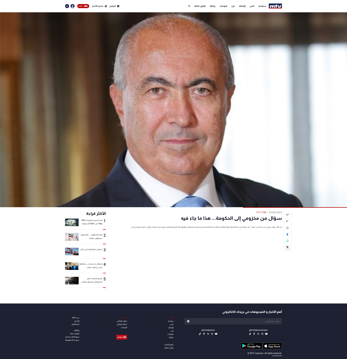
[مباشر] (121, 331)
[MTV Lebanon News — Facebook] (254, 334)
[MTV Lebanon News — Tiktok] (250, 334)
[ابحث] (189, 6)
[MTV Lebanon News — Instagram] (262, 334)
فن (233, 6)
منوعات (223, 6)
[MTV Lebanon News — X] (258, 334)
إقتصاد (242, 6)
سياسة (262, 6)
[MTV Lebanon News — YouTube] (266, 334)
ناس (252, 6)
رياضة (212, 6)
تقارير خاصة (200, 6)
